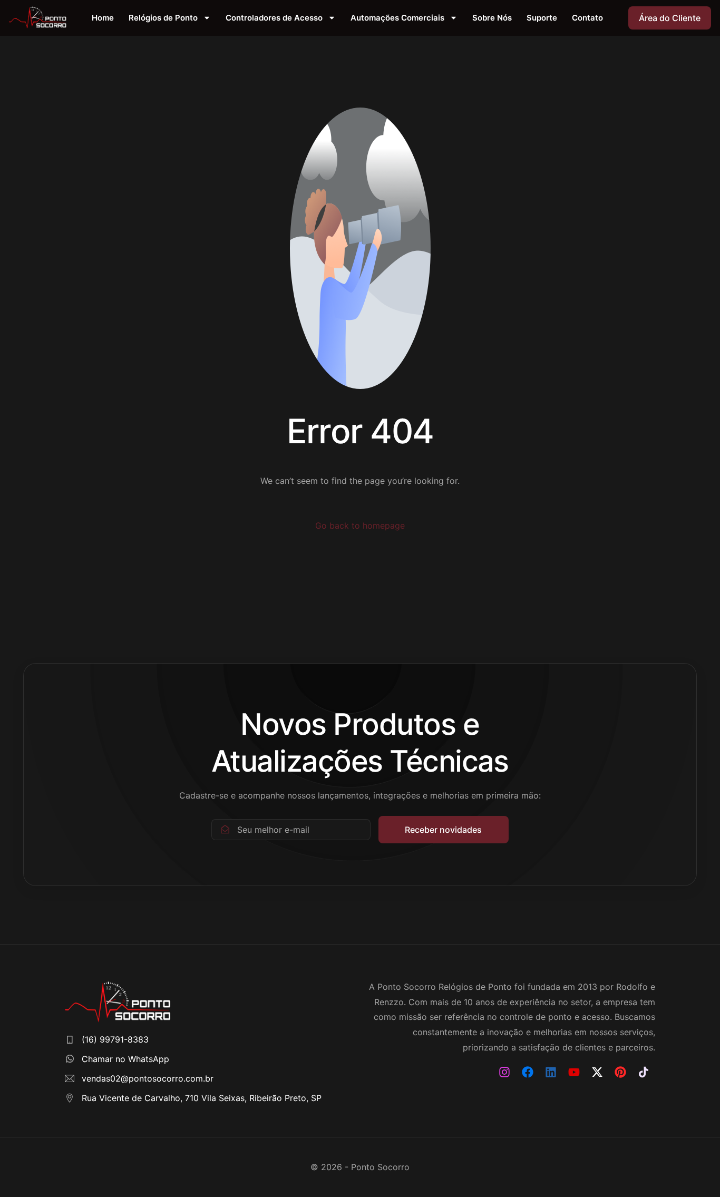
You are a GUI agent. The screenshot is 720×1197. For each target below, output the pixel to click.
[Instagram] (504, 1072)
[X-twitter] (597, 1072)
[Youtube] (574, 1072)
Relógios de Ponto (163, 18)
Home (103, 18)
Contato (587, 18)
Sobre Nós (492, 18)
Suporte (542, 18)
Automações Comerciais (397, 18)
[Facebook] (527, 1072)
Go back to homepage (360, 525)
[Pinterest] (620, 1072)
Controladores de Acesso (274, 18)
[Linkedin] (550, 1072)
